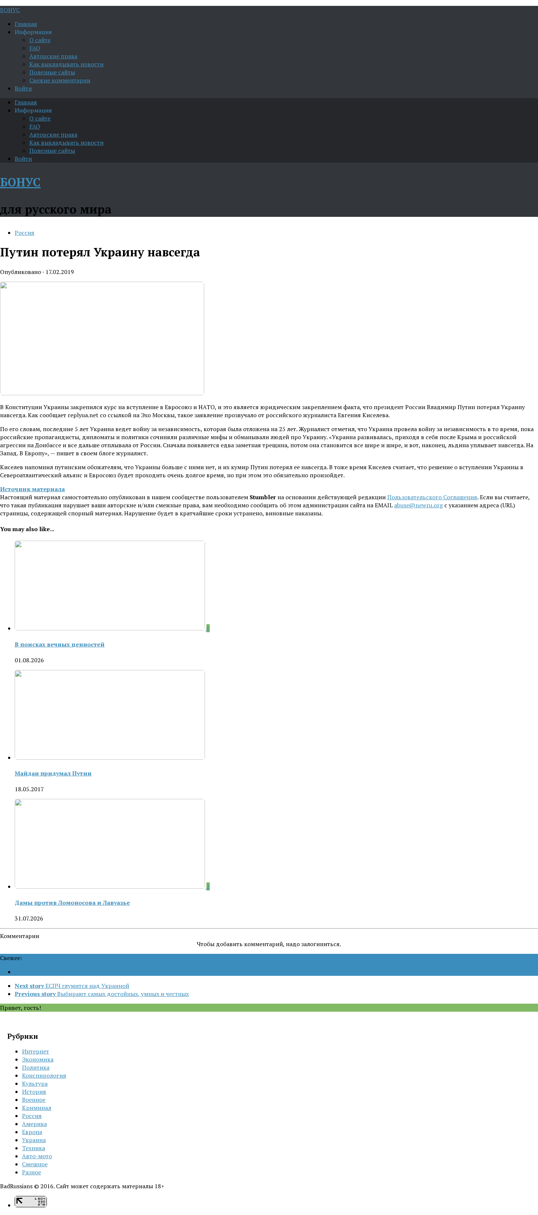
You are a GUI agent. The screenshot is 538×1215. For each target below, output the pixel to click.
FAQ (34, 48)
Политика (35, 1067)
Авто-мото (37, 1156)
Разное (31, 1172)
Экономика (37, 1059)
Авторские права (53, 56)
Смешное (35, 1164)
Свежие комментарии (59, 80)
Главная (26, 24)
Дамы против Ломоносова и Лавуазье (72, 903)
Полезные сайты (52, 72)
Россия (24, 233)
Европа (32, 1132)
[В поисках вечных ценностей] (110, 628)
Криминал (36, 1108)
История (34, 1092)
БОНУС (10, 10)
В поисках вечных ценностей (60, 644)
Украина (34, 1140)
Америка (34, 1124)
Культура (35, 1083)
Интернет (35, 1051)
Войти (23, 88)
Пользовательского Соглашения (432, 497)
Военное (33, 1100)
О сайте (40, 40)
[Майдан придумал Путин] (110, 757)
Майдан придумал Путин (53, 773)
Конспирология (44, 1075)
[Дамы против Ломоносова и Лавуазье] (110, 886)
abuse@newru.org (418, 505)
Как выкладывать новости (66, 64)
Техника (33, 1148)
